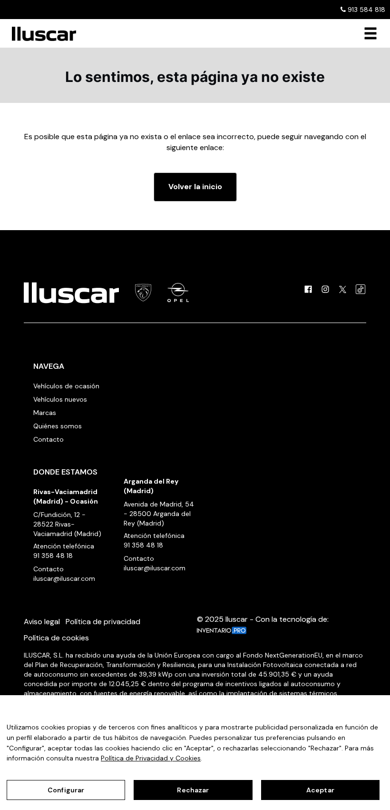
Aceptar (320, 790)
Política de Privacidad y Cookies (151, 758)
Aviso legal (42, 622)
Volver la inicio (195, 187)
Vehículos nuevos (60, 399)
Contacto (48, 439)
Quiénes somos (57, 426)
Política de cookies (56, 638)
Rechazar (193, 790)
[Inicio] (40, 34)
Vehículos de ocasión (66, 386)
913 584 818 (365, 9)
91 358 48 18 (53, 555)
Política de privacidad (103, 622)
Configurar (66, 790)
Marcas (44, 412)
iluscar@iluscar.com (64, 578)
